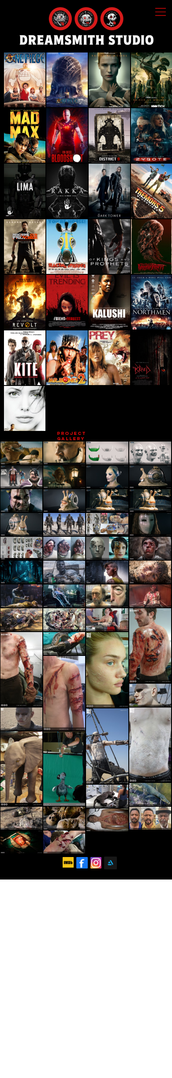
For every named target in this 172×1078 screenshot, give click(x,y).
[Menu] (161, 12)
